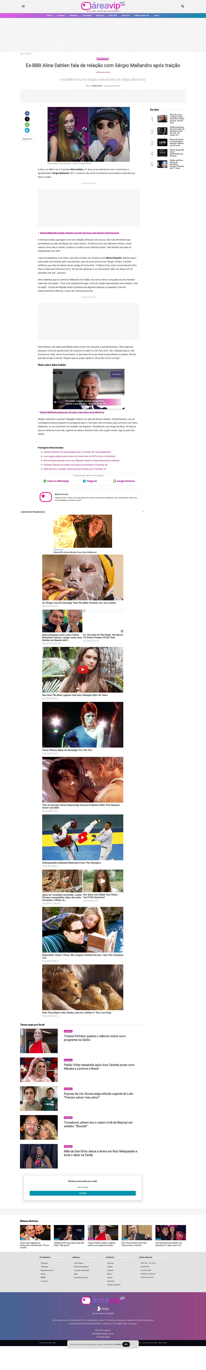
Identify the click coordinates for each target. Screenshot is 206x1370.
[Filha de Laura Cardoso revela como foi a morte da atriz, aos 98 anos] (162, 122)
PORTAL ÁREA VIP (145, 1257)
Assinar (82, 1193)
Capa (21, 54)
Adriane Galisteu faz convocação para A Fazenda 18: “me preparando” (77, 452)
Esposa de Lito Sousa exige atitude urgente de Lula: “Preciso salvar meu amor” (99, 1095)
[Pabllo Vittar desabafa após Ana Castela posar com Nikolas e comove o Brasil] (39, 1069)
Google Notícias (126, 481)
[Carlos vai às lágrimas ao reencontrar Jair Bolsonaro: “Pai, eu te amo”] (35, 1232)
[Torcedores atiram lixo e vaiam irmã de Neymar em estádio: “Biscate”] (39, 1127)
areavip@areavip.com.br (103, 1333)
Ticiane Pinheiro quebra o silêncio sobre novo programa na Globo (102, 1244)
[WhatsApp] (27, 124)
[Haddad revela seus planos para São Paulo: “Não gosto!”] (69, 1232)
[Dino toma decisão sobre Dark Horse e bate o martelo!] (137, 1232)
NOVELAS (76, 1257)
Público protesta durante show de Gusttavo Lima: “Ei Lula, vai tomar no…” (177, 131)
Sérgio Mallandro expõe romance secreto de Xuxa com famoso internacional (79, 233)
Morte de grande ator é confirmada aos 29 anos (177, 153)
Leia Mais (117, 1344)
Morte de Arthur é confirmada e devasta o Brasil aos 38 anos (177, 142)
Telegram (92, 481)
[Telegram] (27, 130)
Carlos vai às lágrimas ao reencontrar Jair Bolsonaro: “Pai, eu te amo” (34, 1245)
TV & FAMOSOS (44, 1257)
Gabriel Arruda (97, 86)
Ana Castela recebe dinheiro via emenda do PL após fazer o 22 (168, 1244)
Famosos (28, 54)
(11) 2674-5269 (103, 1337)
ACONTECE (110, 1257)
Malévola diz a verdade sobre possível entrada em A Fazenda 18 (75, 469)
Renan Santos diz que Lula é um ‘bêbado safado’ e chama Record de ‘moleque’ (82, 460)
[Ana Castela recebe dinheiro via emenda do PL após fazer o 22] (170, 1232)
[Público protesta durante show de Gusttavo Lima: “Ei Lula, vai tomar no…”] (162, 134)
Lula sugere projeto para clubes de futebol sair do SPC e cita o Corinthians (79, 456)
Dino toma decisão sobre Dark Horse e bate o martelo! (134, 1244)
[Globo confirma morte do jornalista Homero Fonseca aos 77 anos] (162, 167)
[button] (167, 6)
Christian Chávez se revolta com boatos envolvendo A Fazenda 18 (75, 465)
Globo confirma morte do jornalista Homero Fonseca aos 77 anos (177, 164)
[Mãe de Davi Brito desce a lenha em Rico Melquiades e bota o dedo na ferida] (39, 1156)
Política (23, 1239)
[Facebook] (27, 113)
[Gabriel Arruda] (87, 86)
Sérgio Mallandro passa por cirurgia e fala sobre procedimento (72, 412)
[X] (27, 119)
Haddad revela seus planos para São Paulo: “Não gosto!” (69, 1244)
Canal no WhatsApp (58, 481)
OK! (126, 1344)
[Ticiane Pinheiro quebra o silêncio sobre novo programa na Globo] (39, 1041)
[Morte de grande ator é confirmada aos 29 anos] (162, 156)
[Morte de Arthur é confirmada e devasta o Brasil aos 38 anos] (162, 145)
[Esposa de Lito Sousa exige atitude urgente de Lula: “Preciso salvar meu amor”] (39, 1098)
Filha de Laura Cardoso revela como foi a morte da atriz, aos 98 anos (177, 118)
